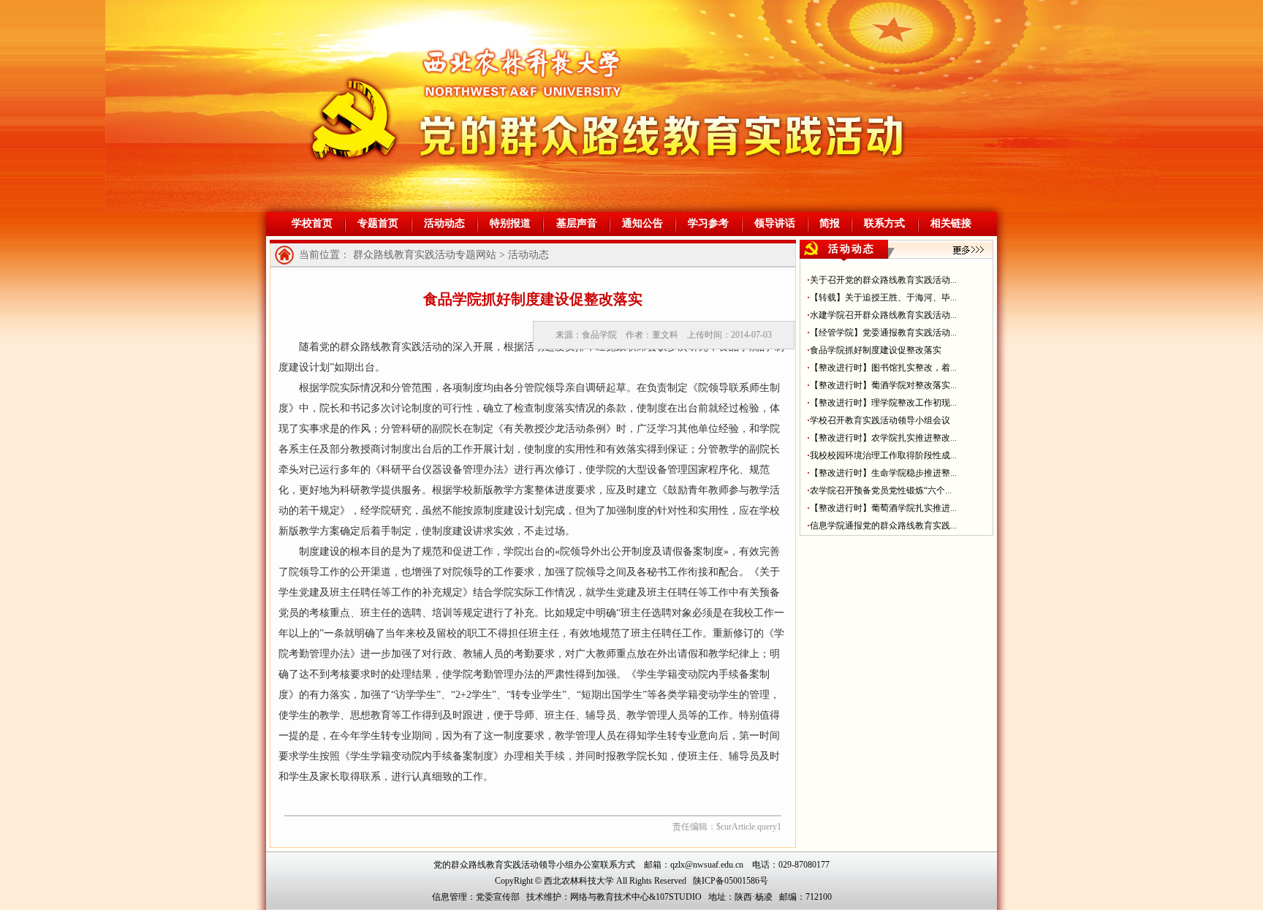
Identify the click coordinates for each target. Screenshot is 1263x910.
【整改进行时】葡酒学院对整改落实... (883, 385)
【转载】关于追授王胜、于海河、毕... (883, 297)
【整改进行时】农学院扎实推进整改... (883, 438)
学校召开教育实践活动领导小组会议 (880, 420)
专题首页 (377, 223)
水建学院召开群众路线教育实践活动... (883, 315)
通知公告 (642, 223)
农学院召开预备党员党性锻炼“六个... (881, 490)
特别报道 (510, 223)
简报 (829, 223)
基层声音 (576, 223)
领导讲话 (774, 223)
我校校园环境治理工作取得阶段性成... (883, 455)
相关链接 (950, 223)
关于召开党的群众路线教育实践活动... (883, 280)
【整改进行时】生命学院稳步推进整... (883, 473)
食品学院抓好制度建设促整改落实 (875, 350)
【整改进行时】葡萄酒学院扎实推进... (883, 508)
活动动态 (444, 223)
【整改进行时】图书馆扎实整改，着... (883, 368)
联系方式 (884, 223)
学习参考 (708, 223)
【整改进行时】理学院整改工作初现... (883, 403)
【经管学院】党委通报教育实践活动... (883, 332)
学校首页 (312, 223)
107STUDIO (679, 897)
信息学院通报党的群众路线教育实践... (883, 525)
